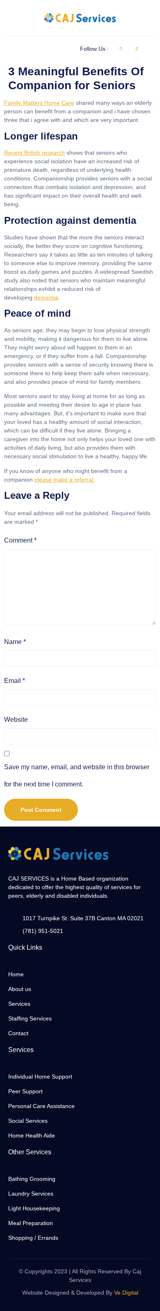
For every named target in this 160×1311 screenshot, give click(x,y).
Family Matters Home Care (39, 102)
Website (16, 719)
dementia (46, 297)
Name (15, 641)
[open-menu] (8, 48)
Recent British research (34, 152)
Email (14, 680)
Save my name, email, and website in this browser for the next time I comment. (76, 776)
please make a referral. (64, 479)
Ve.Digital (126, 1292)
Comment (20, 540)
